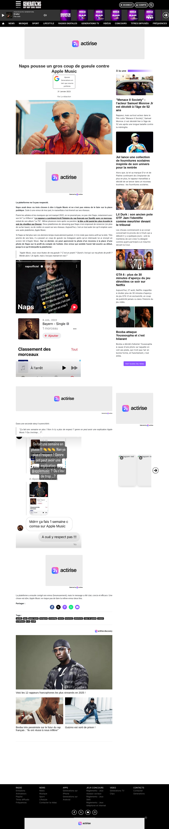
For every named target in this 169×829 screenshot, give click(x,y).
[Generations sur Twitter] (81, 812)
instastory (68, 618)
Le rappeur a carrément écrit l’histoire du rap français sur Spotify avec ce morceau (73, 218)
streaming (52, 618)
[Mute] (45, 15)
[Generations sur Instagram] (94, 812)
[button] (127, 470)
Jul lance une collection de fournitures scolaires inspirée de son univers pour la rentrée (133, 162)
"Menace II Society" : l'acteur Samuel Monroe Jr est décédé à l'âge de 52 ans (134, 105)
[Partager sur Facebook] (51, 608)
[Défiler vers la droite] (155, 470)
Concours (121, 23)
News (12, 23)
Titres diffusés (140, 23)
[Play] (3, 15)
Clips (112, 793)
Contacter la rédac (48, 802)
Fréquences (160, 23)
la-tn (28, 621)
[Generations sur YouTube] (87, 812)
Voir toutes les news (134, 363)
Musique (23, 23)
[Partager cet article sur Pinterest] (64, 608)
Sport (35, 23)
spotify (19, 618)
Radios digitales (67, 23)
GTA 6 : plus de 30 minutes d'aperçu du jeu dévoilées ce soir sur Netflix (133, 280)
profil (33, 621)
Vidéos (107, 23)
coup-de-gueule (90, 618)
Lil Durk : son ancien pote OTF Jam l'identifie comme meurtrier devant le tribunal (134, 219)
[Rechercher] (151, 4)
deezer (60, 618)
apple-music (33, 618)
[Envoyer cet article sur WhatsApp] (70, 608)
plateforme (78, 618)
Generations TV (90, 23)
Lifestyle (48, 23)
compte (100, 618)
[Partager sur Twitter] (58, 608)
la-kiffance (20, 621)
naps (25, 618)
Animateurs (21, 793)
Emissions (20, 790)
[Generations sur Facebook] (74, 812)
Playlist (19, 796)
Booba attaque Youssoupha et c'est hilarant (130, 335)
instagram (43, 618)
